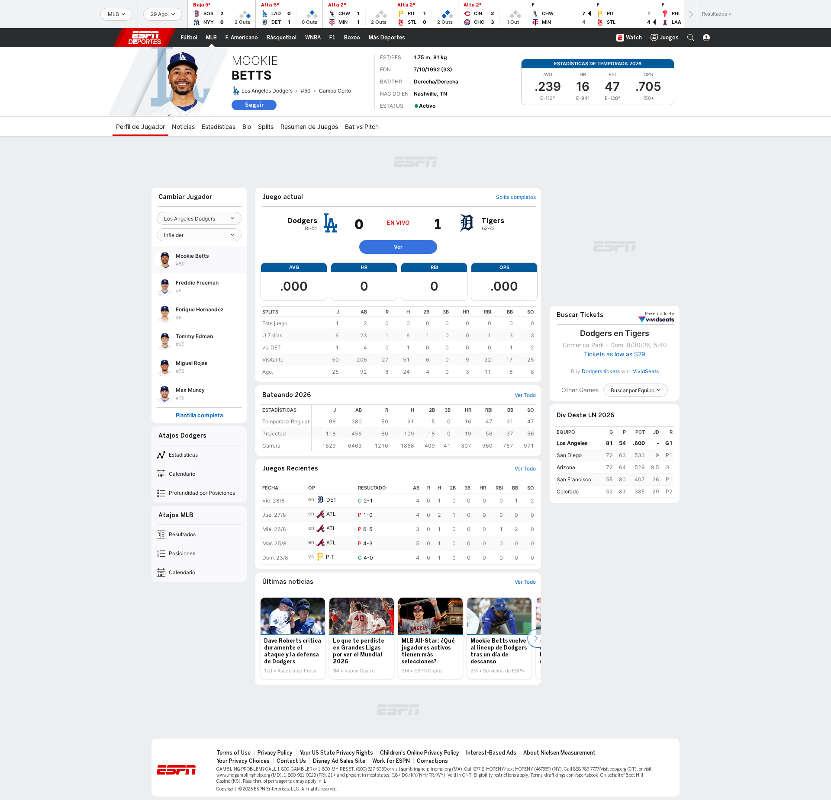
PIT (330, 557)
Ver (398, 246)
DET (331, 499)
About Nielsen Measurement (559, 753)
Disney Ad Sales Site (339, 761)
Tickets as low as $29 (614, 354)
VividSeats (659, 314)
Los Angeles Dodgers (267, 90)
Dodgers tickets (601, 371)
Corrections (432, 761)
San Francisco (574, 479)
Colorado (568, 491)
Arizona (566, 467)
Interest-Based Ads (491, 753)
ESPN (144, 37)
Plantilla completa (199, 415)
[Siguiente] (690, 14)
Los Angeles (572, 443)
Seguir (254, 105)
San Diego (569, 455)
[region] (398, 342)
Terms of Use (233, 753)
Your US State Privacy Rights (336, 753)
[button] (690, 37)
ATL (331, 514)
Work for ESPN (391, 761)
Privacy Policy (275, 753)
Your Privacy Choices (243, 761)
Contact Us (291, 761)
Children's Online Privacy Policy (419, 753)
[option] (293, 638)
